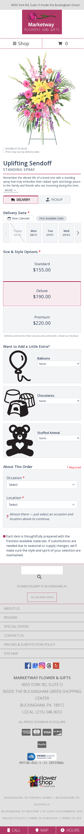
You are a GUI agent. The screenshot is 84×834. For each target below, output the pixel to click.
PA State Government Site (63, 811)
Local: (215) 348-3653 (42, 712)
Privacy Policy (14, 818)
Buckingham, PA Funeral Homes (28, 797)
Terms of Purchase (43, 818)
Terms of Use (71, 818)
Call (15, 830)
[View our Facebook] (28, 667)
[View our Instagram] (42, 667)
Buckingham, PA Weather (20, 811)
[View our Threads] (49, 667)
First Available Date (51, 218)
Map (43, 830)
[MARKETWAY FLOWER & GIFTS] (42, 33)
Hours (72, 830)
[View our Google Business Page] (35, 667)
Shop (23, 43)
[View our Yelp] (56, 667)
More (9, 190)
